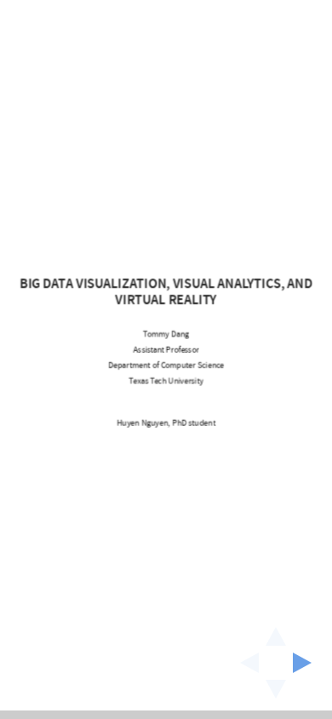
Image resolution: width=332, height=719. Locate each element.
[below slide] (276, 694)
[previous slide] (244, 663)
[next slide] (307, 663)
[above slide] (276, 631)
